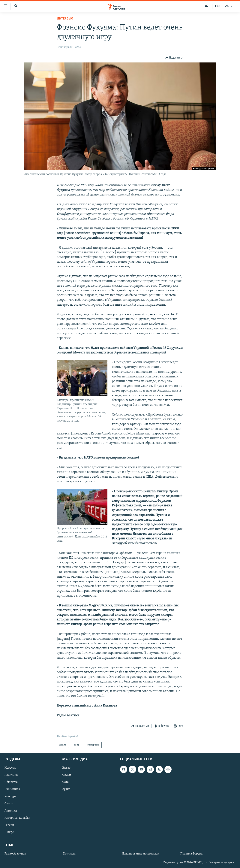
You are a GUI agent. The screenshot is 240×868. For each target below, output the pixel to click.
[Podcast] (168, 769)
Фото (65, 782)
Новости (10, 767)
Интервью (65, 18)
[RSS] (159, 769)
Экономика (12, 789)
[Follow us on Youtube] (141, 769)
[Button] (174, 57)
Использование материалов (140, 853)
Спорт (8, 803)
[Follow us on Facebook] (123, 769)
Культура (10, 796)
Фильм (66, 774)
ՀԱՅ (228, 6)
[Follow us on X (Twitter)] (132, 769)
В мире (9, 832)
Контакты (69, 853)
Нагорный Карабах (17, 817)
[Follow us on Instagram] (150, 769)
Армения (10, 810)
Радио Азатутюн (15, 853)
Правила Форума (191, 853)
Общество (11, 782)
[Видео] (206, 6)
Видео (66, 767)
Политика (11, 774)
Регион (9, 825)
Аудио (66, 789)
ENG (217, 6)
